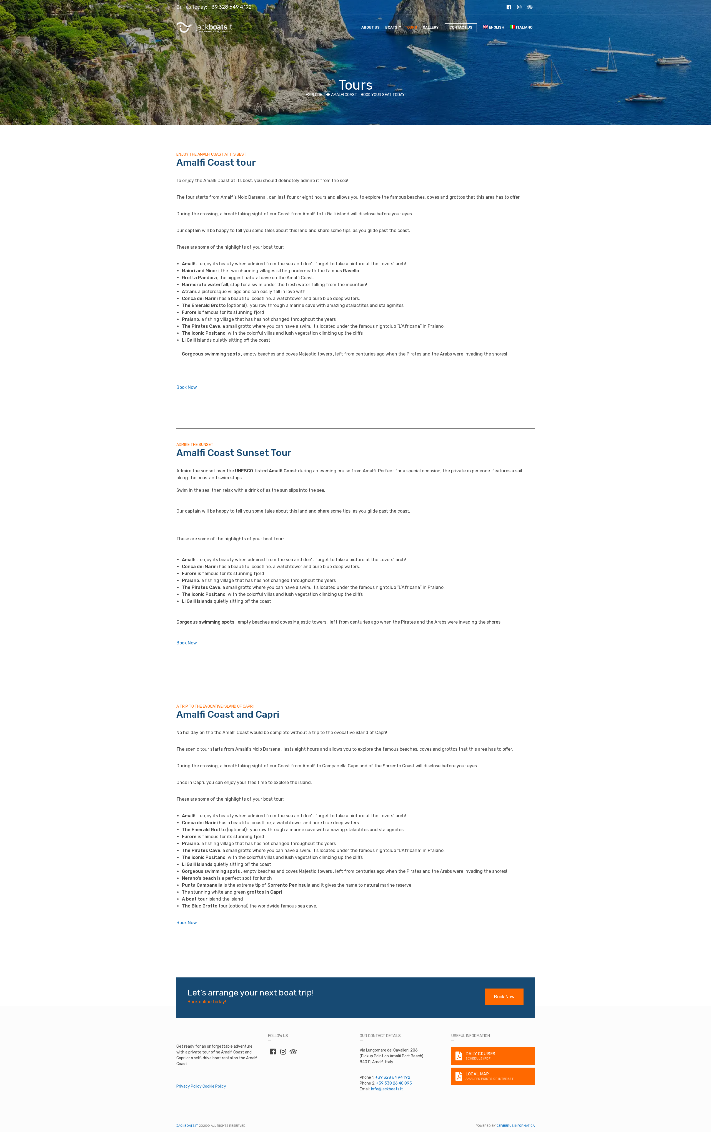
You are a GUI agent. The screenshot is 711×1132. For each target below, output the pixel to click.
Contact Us (460, 27)
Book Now (186, 387)
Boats (391, 27)
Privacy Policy (189, 1086)
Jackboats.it (187, 1126)
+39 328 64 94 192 (392, 1077)
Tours (411, 27)
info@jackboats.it (387, 1089)
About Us (370, 27)
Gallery (431, 27)
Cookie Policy (214, 1086)
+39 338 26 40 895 (394, 1083)
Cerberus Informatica (516, 1126)
